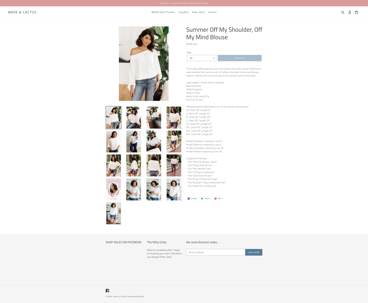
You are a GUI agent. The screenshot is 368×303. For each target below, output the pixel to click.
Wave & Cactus (22, 12)
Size (189, 52)
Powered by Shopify (135, 296)
